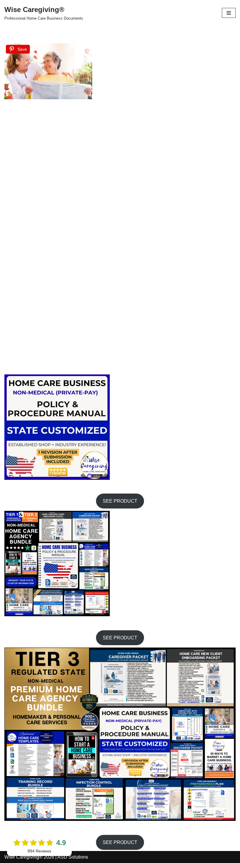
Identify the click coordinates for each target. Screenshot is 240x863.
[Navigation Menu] (229, 13)
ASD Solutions (72, 857)
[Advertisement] (138, 72)
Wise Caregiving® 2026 (29, 857)
